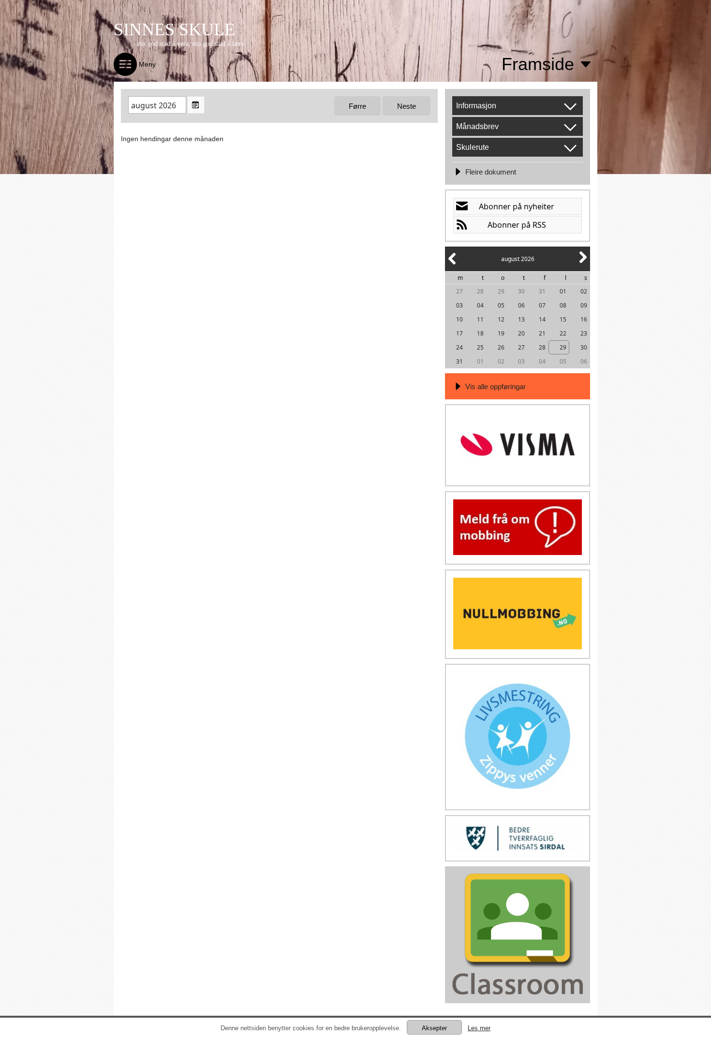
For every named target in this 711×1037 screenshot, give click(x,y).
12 (501, 319)
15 (563, 319)
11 (480, 319)
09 (583, 305)
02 (583, 291)
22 (563, 333)
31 (542, 291)
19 (501, 333)
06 (521, 305)
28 (480, 291)
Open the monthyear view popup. (196, 105)
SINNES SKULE (174, 29)
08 (563, 305)
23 (583, 333)
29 (501, 291)
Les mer (479, 1028)
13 (521, 319)
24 (459, 347)
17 (459, 333)
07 (542, 305)
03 (459, 305)
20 (521, 333)
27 (459, 291)
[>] (582, 263)
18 (480, 333)
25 (480, 347)
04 (480, 305)
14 (542, 319)
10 (459, 319)
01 (563, 291)
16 (583, 319)
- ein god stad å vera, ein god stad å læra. (189, 43)
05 (501, 305)
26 (501, 347)
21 (542, 333)
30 (521, 291)
